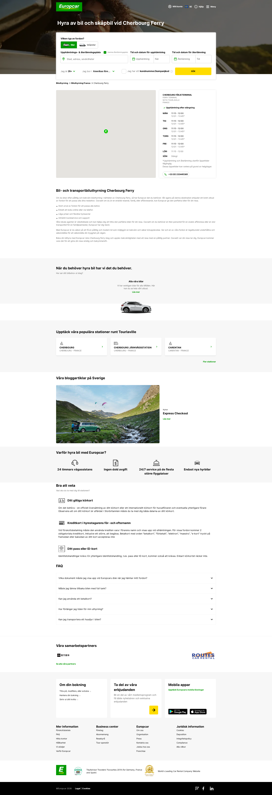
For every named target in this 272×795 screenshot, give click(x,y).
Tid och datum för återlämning (189, 52)
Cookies (86, 788)
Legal (77, 788)
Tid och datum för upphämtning (147, 52)
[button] (106, 131)
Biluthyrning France (80, 83)
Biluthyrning (62, 83)
